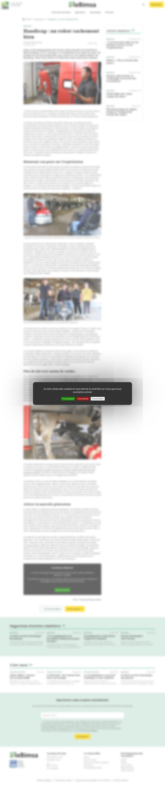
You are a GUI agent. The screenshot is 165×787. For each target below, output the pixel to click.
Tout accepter (68, 398)
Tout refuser (82, 398)
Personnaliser (98, 398)
